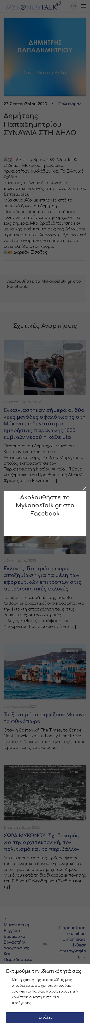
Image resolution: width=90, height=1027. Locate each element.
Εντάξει (45, 1017)
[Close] (85, 488)
